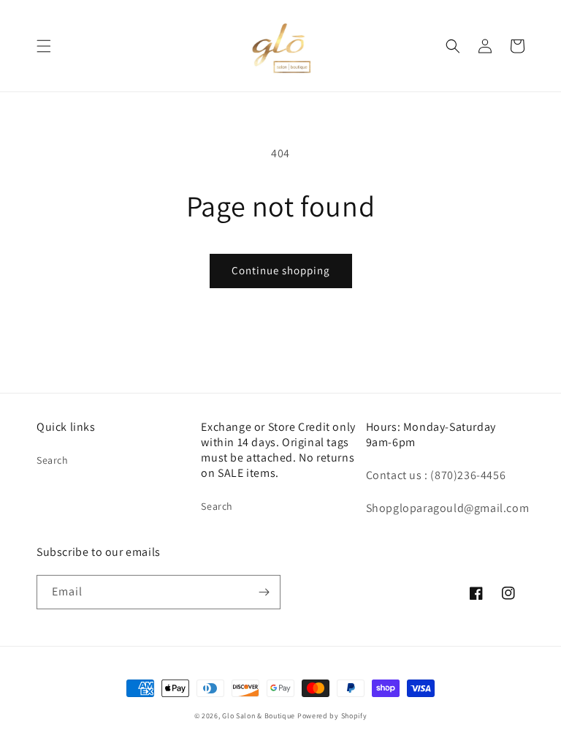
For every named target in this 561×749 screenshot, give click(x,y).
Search (53, 460)
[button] (44, 46)
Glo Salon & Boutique (258, 715)
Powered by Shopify (332, 715)
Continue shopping (281, 270)
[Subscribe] (264, 592)
